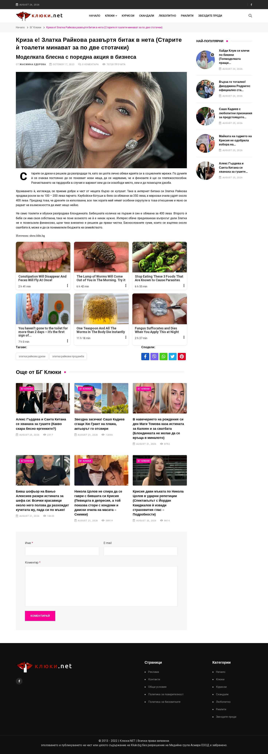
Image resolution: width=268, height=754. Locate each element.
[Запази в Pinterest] (182, 356)
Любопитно (167, 15)
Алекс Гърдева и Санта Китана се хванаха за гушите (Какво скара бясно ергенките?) (41, 424)
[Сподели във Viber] (154, 356)
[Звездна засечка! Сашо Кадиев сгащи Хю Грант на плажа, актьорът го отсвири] (101, 398)
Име (29, 543)
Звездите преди (210, 15)
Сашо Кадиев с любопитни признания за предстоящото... (235, 113)
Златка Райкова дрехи (32, 356)
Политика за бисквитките (164, 702)
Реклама (153, 672)
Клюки (109, 15)
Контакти (154, 679)
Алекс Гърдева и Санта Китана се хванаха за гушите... (233, 167)
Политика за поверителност (166, 694)
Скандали (146, 15)
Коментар (32, 562)
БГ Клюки (35, 27)
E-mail (108, 543)
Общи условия (157, 687)
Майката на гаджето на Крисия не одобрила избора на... (235, 140)
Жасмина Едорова (33, 64)
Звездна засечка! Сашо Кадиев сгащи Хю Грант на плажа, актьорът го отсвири (99, 424)
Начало (94, 15)
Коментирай (40, 616)
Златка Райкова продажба (68, 356)
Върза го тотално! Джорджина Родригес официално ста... (234, 86)
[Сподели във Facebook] (145, 356)
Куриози (128, 15)
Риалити (187, 15)
